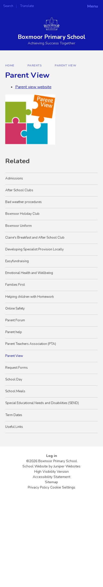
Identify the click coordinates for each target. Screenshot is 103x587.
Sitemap (51, 482)
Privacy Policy (38, 487)
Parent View (65, 65)
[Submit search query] (61, 4)
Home (9, 65)
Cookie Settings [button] (62, 487)
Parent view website (33, 87)
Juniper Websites (67, 466)
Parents (35, 65)
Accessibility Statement (51, 476)
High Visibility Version (51, 471)
